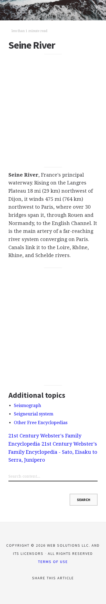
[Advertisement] (53, 111)
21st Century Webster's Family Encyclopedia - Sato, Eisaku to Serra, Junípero (52, 452)
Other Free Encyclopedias (40, 422)
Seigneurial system (33, 414)
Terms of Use (53, 561)
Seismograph (27, 405)
